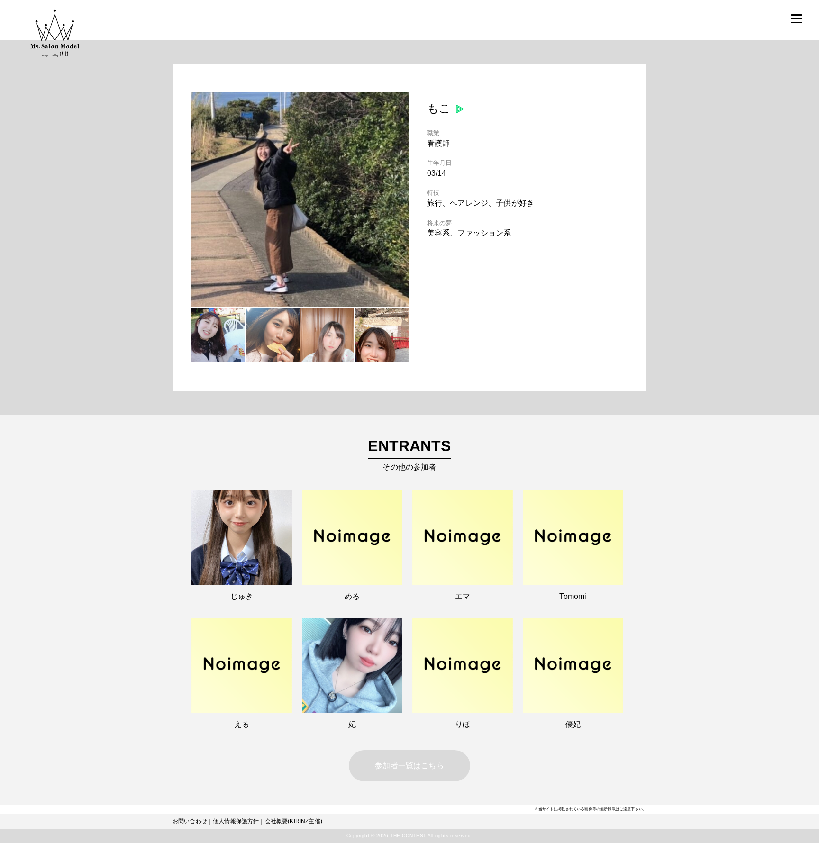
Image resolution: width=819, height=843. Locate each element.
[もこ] (300, 304)
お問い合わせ (190, 821)
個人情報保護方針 (236, 821)
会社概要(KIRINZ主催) (293, 821)
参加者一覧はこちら (409, 765)
